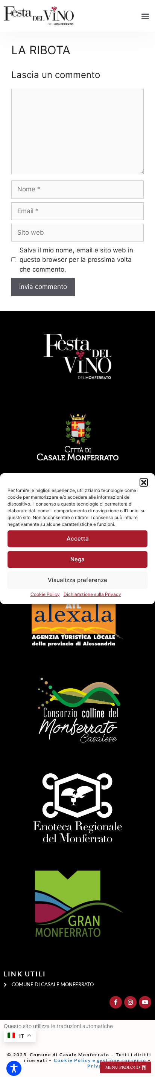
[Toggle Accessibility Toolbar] (14, 1068)
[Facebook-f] (115, 1002)
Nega (77, 559)
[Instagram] (130, 1002)
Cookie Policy (45, 594)
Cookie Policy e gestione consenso (101, 1060)
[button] (143, 482)
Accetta (78, 538)
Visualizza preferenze (77, 580)
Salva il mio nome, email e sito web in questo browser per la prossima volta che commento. (76, 259)
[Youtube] (145, 1002)
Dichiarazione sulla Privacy (92, 594)
